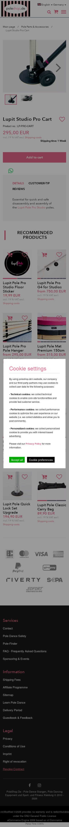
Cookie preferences (41, 460)
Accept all (17, 460)
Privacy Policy (33, 443)
